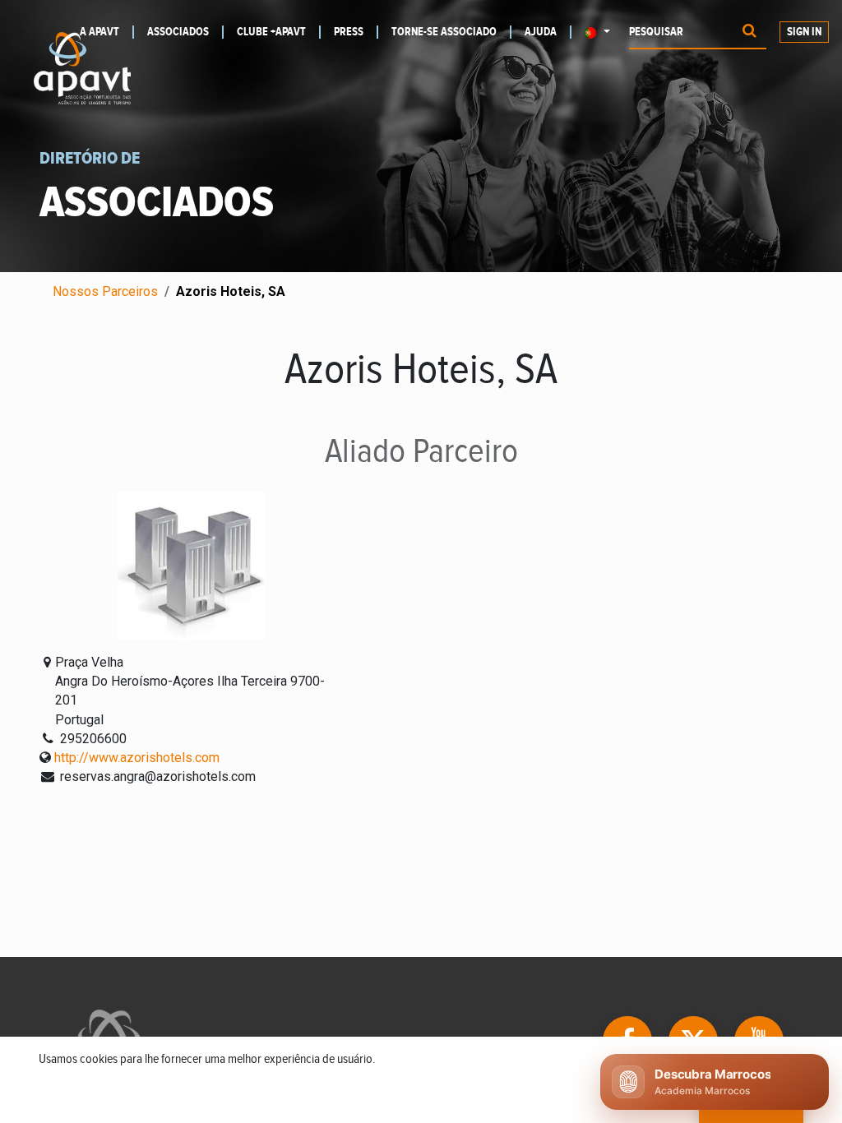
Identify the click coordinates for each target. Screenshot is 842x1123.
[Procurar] (749, 32)
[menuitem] (185, 32)
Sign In (804, 32)
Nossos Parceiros (105, 291)
